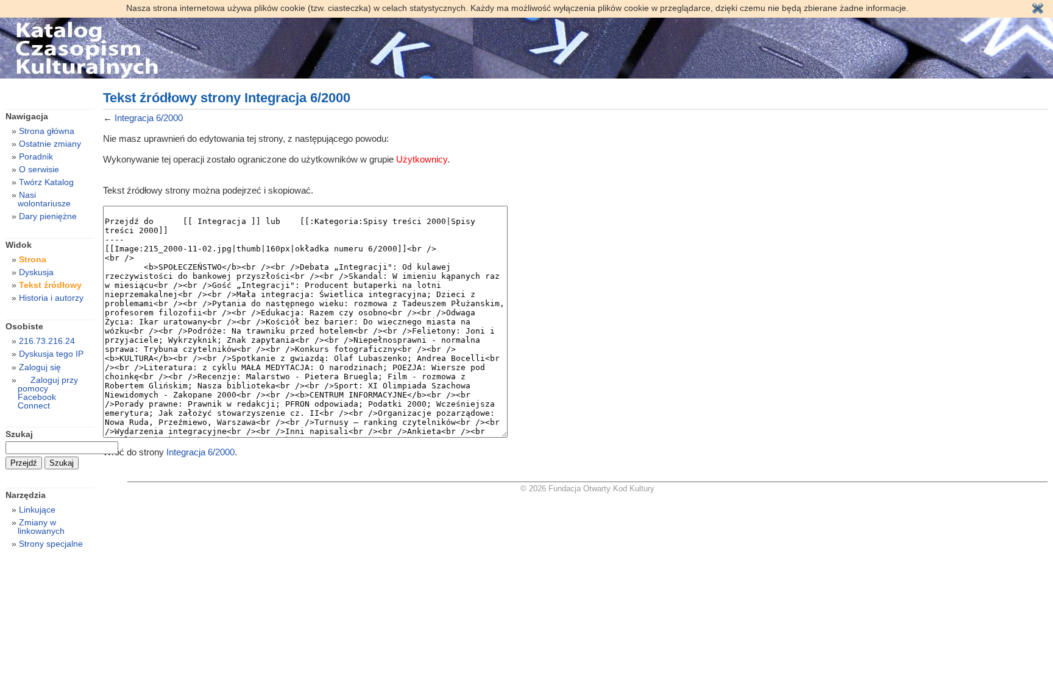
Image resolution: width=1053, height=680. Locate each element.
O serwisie (39, 169)
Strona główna (46, 131)
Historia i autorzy (51, 298)
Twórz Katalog (46, 182)
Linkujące (37, 509)
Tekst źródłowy (50, 285)
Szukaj (19, 434)
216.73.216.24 (47, 341)
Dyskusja (36, 272)
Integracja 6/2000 (149, 118)
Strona (32, 259)
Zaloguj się (40, 367)
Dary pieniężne (48, 216)
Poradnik (36, 156)
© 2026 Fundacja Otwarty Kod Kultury (587, 488)
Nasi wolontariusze (44, 199)
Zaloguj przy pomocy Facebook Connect (48, 392)
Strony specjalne (51, 544)
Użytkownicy (421, 159)
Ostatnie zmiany (50, 144)
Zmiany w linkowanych (41, 526)
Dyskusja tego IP (51, 354)
